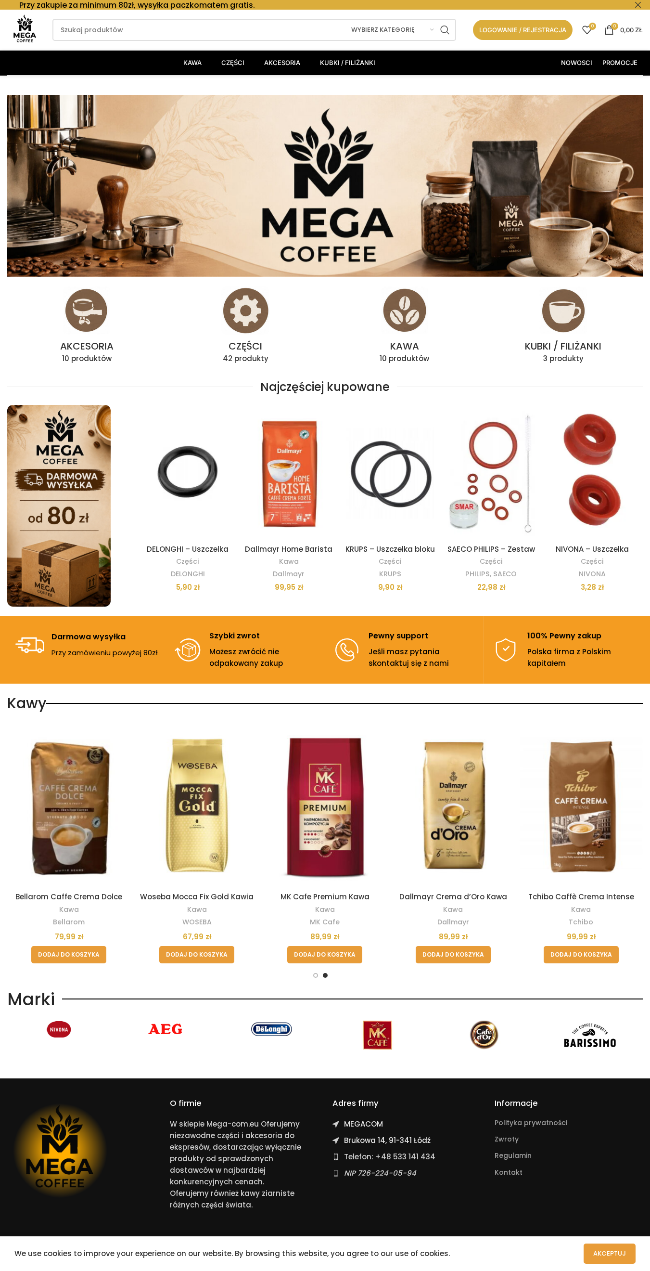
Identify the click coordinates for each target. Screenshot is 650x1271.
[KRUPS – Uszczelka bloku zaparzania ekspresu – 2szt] (390, 472)
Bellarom (69, 922)
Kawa (289, 561)
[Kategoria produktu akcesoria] (86, 327)
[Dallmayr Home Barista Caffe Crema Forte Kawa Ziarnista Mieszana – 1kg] (288, 472)
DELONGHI (188, 574)
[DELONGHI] (272, 1029)
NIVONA (592, 574)
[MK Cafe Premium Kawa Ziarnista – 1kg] (324, 805)
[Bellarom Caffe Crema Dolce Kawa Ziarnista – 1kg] (68, 805)
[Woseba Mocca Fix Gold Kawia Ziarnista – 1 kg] (196, 805)
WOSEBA (197, 922)
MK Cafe (325, 922)
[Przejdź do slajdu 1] (315, 975)
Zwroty (507, 1139)
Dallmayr (289, 574)
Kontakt (509, 1172)
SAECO (505, 574)
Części (187, 561)
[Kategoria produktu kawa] (404, 327)
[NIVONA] (60, 1029)
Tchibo (581, 922)
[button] (68, 954)
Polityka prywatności (531, 1123)
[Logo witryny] (25, 29)
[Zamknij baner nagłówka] (638, 5)
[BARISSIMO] (590, 1035)
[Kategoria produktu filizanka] (563, 327)
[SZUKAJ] (445, 30)
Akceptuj (609, 1253)
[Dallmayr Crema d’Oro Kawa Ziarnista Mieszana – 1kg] (453, 805)
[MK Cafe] (378, 1035)
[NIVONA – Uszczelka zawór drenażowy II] (592, 472)
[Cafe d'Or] (484, 1035)
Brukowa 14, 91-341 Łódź (387, 1140)
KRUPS (390, 574)
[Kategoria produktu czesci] (245, 327)
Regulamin (513, 1155)
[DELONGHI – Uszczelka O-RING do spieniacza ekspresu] (187, 472)
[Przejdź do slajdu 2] (325, 975)
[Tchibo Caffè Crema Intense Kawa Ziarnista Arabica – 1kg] (581, 805)
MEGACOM (363, 1124)
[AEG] (166, 1029)
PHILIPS (477, 574)
